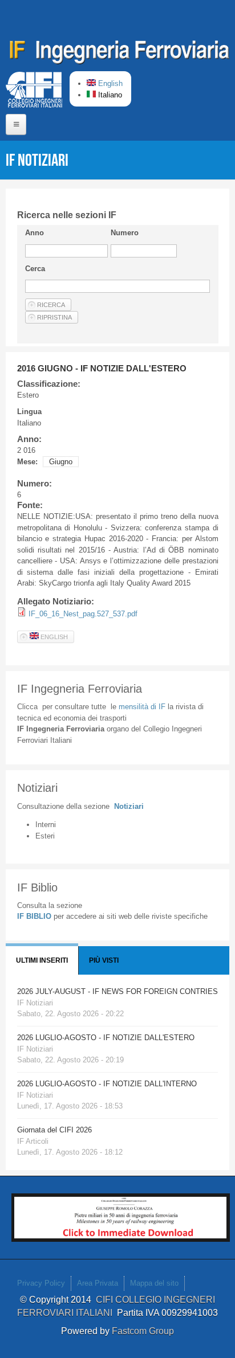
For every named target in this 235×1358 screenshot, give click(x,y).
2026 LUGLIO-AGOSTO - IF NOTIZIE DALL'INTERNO (107, 1083)
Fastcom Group (143, 1331)
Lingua (29, 411)
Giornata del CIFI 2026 (54, 1130)
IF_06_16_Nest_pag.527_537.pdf (83, 614)
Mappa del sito (154, 1283)
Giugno (60, 461)
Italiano (109, 95)
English (109, 83)
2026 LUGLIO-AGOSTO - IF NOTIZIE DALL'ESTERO (106, 1037)
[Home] (120, 54)
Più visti (104, 960)
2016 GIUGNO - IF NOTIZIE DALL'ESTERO (102, 368)
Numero (125, 232)
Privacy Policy (41, 1283)
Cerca (35, 268)
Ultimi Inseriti (42, 960)
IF (142, 706)
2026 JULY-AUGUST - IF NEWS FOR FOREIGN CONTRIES (117, 991)
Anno (34, 232)
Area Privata (97, 1283)
